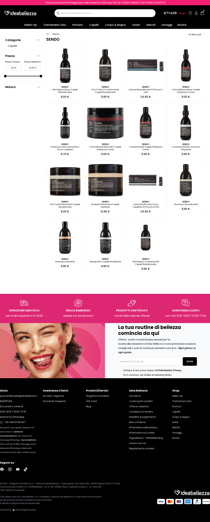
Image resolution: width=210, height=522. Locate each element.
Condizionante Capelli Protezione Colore (145, 148)
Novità (182, 25)
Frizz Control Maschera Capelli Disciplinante (65, 205)
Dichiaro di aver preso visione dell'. (152, 370)
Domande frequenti (54, 401)
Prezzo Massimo (32, 61)
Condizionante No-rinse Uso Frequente (186, 148)
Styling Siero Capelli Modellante (105, 261)
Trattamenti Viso (54, 25)
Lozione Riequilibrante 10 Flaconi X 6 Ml (145, 91)
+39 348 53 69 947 (15, 422)
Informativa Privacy (170, 370)
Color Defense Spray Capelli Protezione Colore (186, 91)
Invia (190, 361)
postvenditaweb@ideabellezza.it (18, 396)
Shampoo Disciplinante (186, 204)
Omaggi (166, 25)
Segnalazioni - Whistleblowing (146, 438)
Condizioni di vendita (141, 411)
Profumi (78, 25)
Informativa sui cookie (142, 432)
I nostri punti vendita (141, 401)
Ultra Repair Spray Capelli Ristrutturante (65, 91)
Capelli (94, 25)
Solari (136, 25)
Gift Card (91, 401)
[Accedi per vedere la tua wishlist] (190, 13)
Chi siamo (135, 396)
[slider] (5, 76)
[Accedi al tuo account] (196, 13)
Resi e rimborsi (137, 422)
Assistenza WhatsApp (12, 417)
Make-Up (30, 25)
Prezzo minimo (12, 61)
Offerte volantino (139, 406)
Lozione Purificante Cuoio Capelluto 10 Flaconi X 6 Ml (146, 205)
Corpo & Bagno (115, 25)
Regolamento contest (141, 448)
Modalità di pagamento (142, 417)
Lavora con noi (137, 443)
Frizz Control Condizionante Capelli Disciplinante (105, 91)
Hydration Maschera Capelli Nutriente (105, 205)
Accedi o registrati (53, 396)
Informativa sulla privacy (143, 427)
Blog (88, 406)
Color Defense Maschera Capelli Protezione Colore (105, 148)
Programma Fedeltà (97, 396)
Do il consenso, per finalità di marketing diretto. (147, 375)
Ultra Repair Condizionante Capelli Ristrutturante (145, 263)
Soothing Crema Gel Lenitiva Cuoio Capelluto (65, 148)
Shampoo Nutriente (65, 261)
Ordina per (195, 34)
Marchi (151, 25)
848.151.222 (6, 401)
